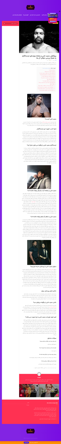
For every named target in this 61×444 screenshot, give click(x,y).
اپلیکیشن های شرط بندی (17, 15)
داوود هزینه (34, 201)
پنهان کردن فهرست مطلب (46, 68)
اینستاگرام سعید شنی (52, 307)
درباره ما (28, 405)
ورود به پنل (26, 442)
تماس (28, 402)
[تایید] (4, 23)
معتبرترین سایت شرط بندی (35, 15)
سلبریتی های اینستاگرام (46, 122)
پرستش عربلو (52, 269)
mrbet (39, 377)
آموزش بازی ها (25, 15)
